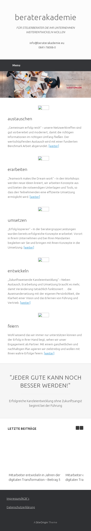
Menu (16, 65)
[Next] (81, 428)
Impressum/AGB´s (18, 498)
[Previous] (77, 428)
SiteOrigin (42, 522)
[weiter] (54, 145)
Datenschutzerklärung (21, 507)
